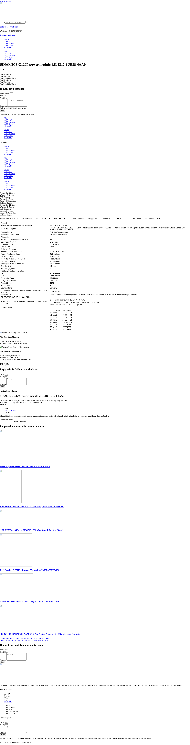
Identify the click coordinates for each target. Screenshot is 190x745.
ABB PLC (8, 41)
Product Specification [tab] (7, 193)
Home (6, 39)
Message (3, 384)
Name (2, 96)
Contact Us (8, 47)
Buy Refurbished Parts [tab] (8, 78)
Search (2, 22)
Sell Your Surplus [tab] (6, 203)
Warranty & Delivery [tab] (7, 195)
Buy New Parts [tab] (5, 74)
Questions (3, 106)
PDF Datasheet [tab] (5, 197)
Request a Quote (7, 35)
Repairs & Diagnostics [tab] (8, 201)
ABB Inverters (9, 43)
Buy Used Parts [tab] (5, 76)
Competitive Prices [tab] (6, 199)
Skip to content (5, 1)
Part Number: (5, 93)
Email (2, 98)
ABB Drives (8, 45)
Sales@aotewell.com (9, 27)
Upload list (4, 108)
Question (3, 732)
